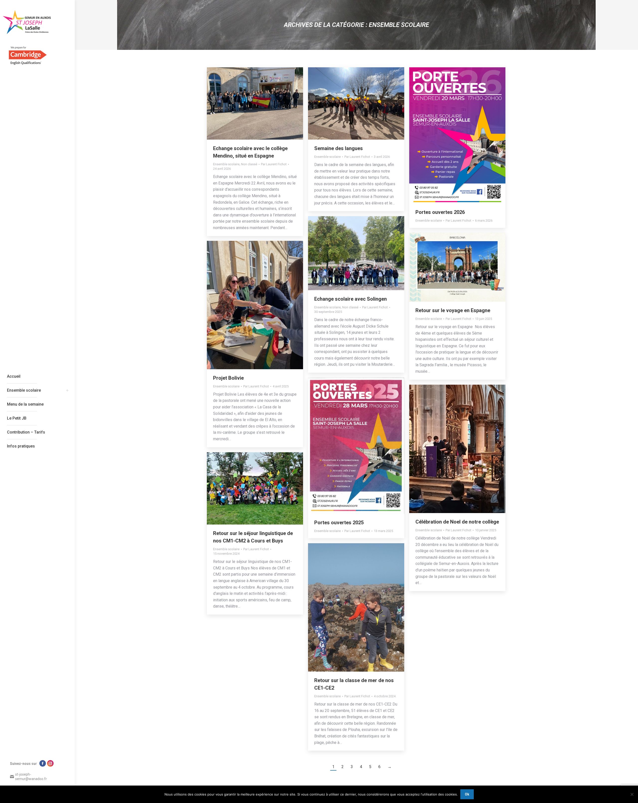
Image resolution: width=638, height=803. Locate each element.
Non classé (249, 164)
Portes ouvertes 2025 (339, 523)
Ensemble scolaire (226, 164)
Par (274, 164)
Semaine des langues (338, 148)
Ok (467, 794)
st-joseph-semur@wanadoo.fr (31, 776)
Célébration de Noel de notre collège (457, 522)
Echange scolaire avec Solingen (350, 299)
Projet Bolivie (228, 378)
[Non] (631, 794)
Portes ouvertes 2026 (440, 212)
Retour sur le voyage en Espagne (452, 310)
